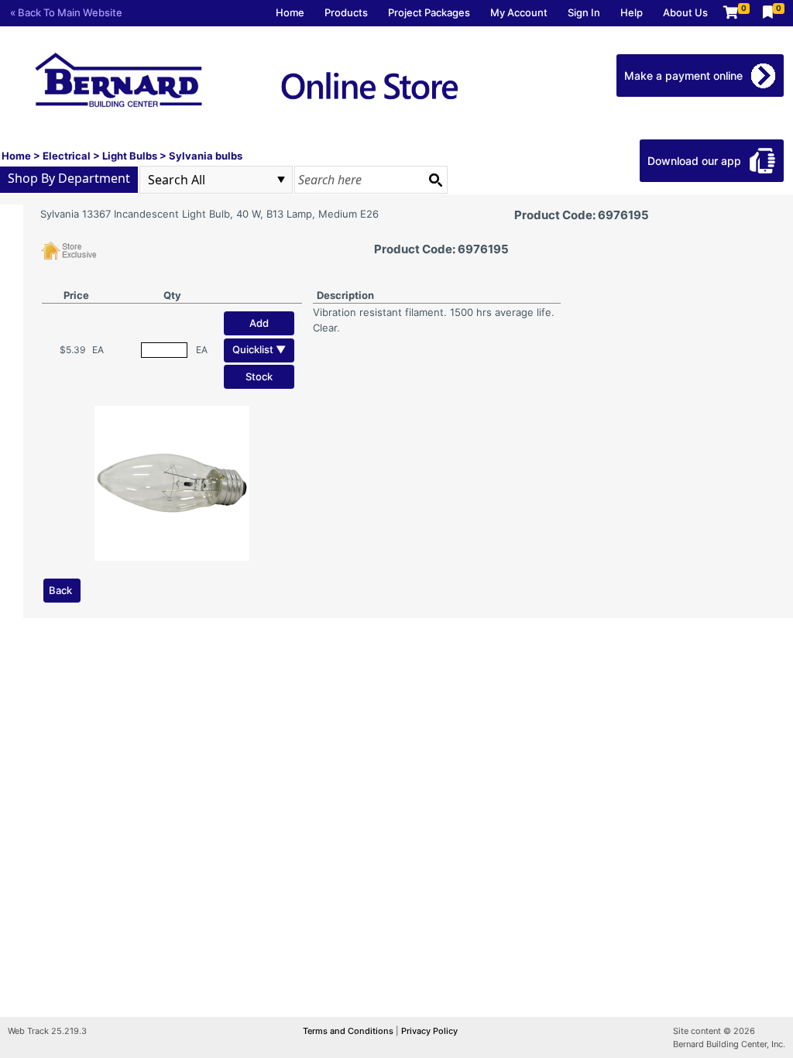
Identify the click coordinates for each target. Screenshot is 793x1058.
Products (346, 12)
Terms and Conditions (349, 1030)
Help (631, 12)
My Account (519, 12)
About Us (685, 12)
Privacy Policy (429, 1030)
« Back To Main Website (66, 12)
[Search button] (435, 180)
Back (60, 590)
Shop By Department (69, 178)
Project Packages (429, 12)
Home (290, 12)
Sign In (584, 12)
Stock (259, 376)
